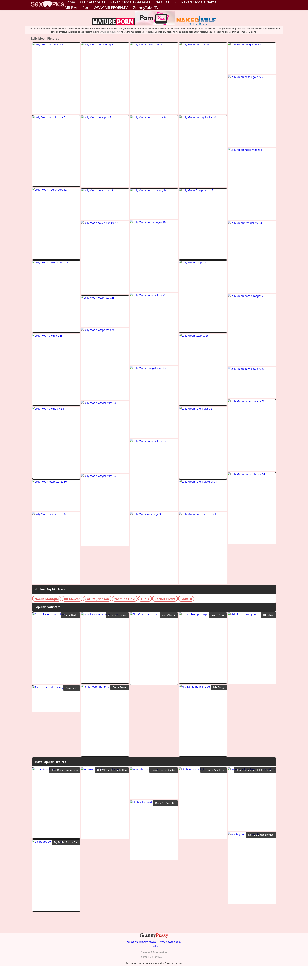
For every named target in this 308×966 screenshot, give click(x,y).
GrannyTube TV (145, 7)
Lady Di (186, 599)
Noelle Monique (46, 599)
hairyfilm (154, 946)
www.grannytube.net (110, 31)
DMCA (158, 956)
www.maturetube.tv (170, 941)
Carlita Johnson (97, 599)
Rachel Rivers (164, 599)
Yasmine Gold (124, 599)
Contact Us (147, 956)
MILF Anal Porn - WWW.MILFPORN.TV (96, 7)
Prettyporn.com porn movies (141, 941)
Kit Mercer (72, 599)
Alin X (144, 599)
